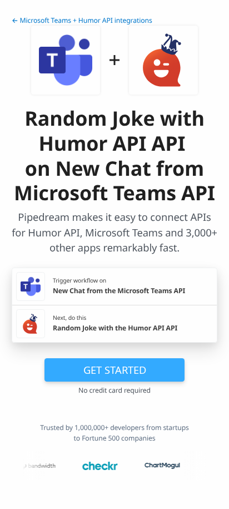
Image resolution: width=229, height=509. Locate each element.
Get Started (114, 370)
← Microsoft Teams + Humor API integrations (82, 20)
